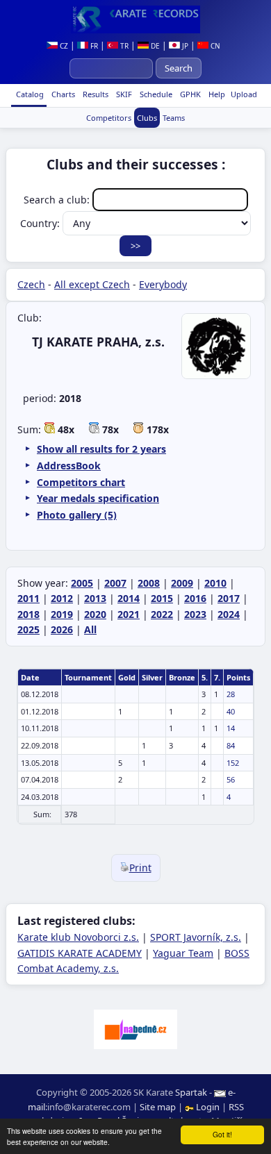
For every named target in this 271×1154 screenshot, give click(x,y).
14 (231, 728)
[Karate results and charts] (135, 19)
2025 (28, 629)
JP (184, 46)
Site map (158, 1107)
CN (214, 46)
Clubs (147, 117)
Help (215, 94)
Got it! (222, 1134)
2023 (195, 614)
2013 (95, 598)
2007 (115, 582)
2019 (62, 614)
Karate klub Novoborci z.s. (78, 937)
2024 (228, 614)
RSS (236, 1107)
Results (94, 94)
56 (231, 779)
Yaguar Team (183, 953)
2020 (95, 614)
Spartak (191, 1092)
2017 (228, 598)
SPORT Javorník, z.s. (195, 937)
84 (231, 745)
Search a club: (58, 199)
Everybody (163, 284)
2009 (182, 582)
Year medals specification (98, 498)
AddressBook (69, 465)
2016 (195, 598)
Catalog (29, 94)
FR (93, 46)
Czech (31, 284)
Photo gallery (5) (77, 514)
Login (208, 1107)
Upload (244, 94)
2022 (162, 614)
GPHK (189, 94)
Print (140, 867)
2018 (28, 614)
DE (154, 46)
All (90, 629)
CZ (63, 46)
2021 (128, 614)
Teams (174, 117)
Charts (62, 94)
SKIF (123, 94)
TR (123, 46)
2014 (128, 598)
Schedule (155, 94)
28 (231, 694)
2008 (149, 582)
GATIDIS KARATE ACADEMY (79, 953)
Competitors (108, 117)
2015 (162, 598)
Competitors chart (81, 482)
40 (231, 711)
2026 (62, 629)
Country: (41, 223)
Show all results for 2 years (101, 448)
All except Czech (92, 284)
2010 (215, 582)
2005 (82, 582)
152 (233, 763)
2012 (62, 598)
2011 (28, 598)
